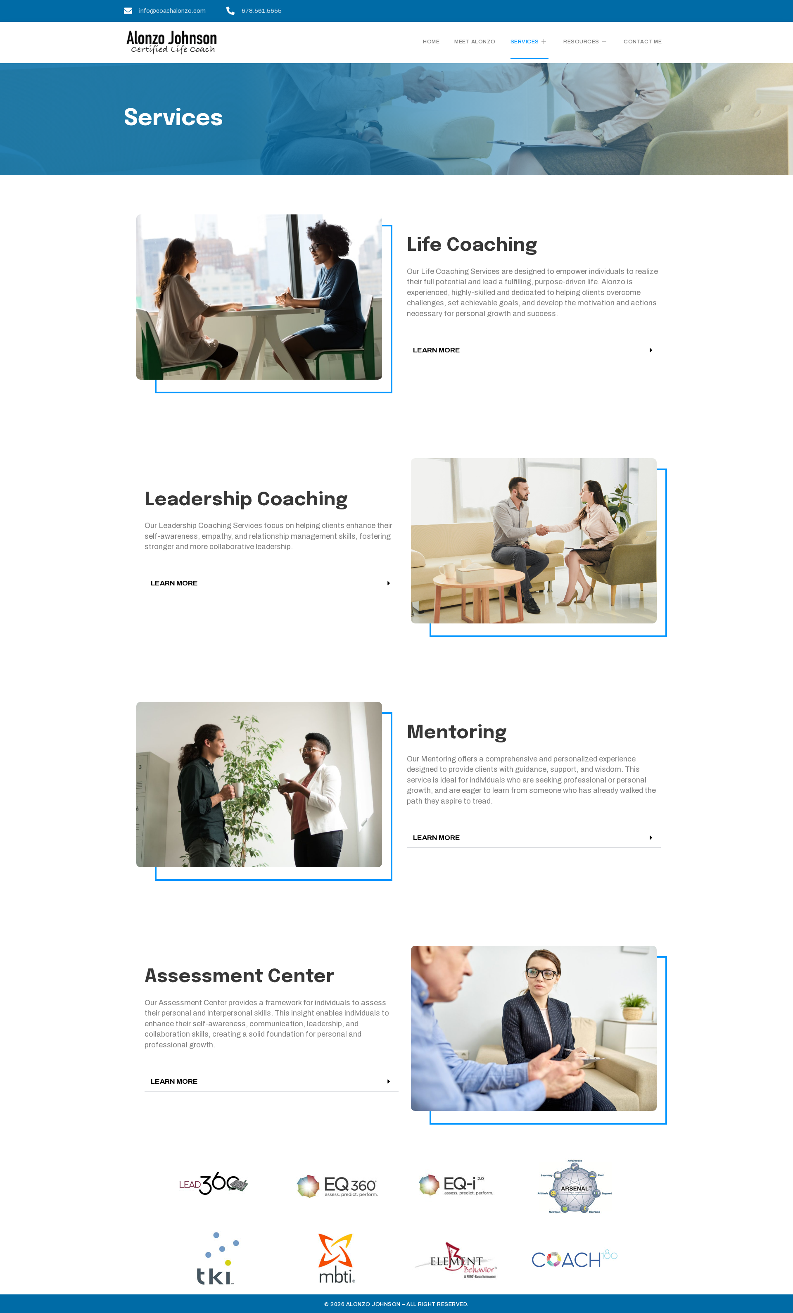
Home (431, 42)
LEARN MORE (436, 350)
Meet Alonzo (475, 42)
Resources (581, 42)
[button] (534, 350)
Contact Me (643, 42)
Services (524, 42)
